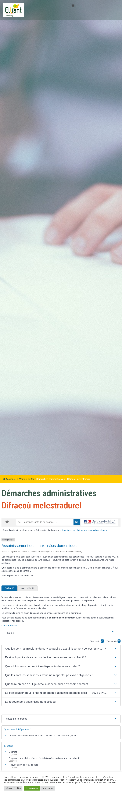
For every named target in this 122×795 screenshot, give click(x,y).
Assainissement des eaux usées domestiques (84, 530)
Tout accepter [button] (32, 788)
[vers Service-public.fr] (99, 522)
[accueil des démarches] (7, 521)
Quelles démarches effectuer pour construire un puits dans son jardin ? (43, 735)
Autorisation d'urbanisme (48, 530)
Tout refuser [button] (47, 788)
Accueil (9, 479)
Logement (28, 530)
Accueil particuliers (12, 530)
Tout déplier (112, 641)
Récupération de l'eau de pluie (23, 764)
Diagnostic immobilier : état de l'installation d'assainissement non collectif (44, 758)
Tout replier (95, 641)
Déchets (13, 752)
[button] (61, 648)
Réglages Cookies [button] (13, 788)
